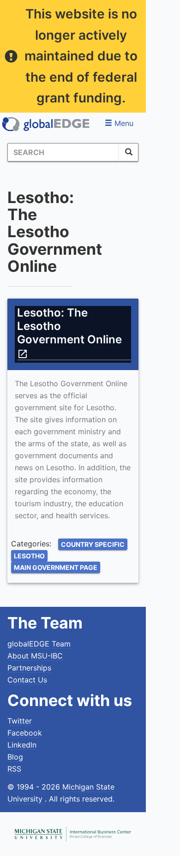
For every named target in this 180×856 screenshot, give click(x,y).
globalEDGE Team (39, 643)
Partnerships (29, 667)
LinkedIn (21, 744)
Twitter (19, 720)
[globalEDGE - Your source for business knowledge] (46, 124)
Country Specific (93, 544)
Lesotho (29, 556)
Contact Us (27, 679)
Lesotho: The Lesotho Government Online (71, 332)
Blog (15, 756)
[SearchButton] (128, 152)
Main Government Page (55, 567)
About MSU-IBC (35, 655)
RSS (14, 768)
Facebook (24, 732)
